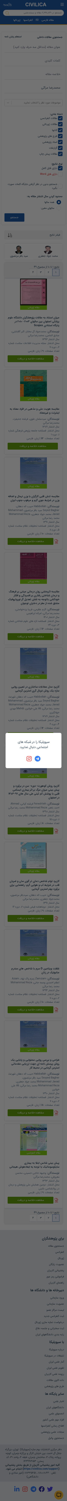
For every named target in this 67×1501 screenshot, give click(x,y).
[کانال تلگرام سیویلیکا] (38, 759)
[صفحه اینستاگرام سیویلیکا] (29, 759)
